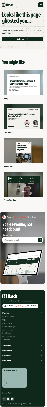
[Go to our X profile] (4, 399)
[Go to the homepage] (9, 296)
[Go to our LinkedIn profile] (8, 399)
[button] (40, 4)
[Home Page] (7, 5)
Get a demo (7, 235)
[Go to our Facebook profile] (12, 399)
